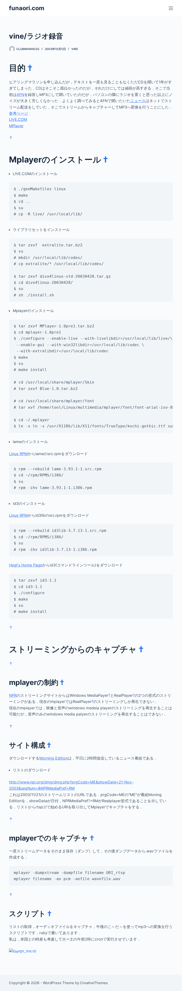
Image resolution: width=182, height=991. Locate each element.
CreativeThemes (94, 983)
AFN (20, 94)
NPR (13, 695)
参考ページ (18, 113)
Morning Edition (53, 758)
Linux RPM (18, 453)
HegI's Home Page (25, 565)
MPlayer (16, 125)
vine (74, 49)
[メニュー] (171, 8)
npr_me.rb (27, 951)
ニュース (138, 100)
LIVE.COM (18, 119)
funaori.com (26, 8)
